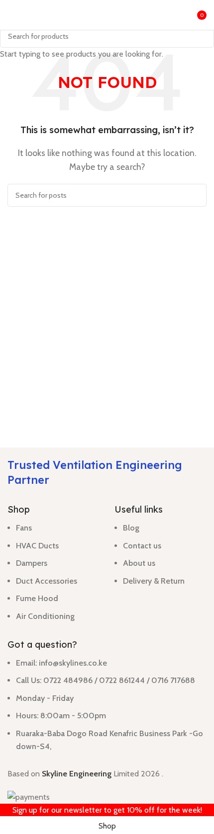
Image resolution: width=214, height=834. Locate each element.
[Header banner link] (107, 417)
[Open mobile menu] (11, 15)
